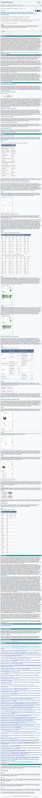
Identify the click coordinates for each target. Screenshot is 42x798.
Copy (2, 28)
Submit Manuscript (13, 5)
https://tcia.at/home (23, 102)
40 (5, 588)
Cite (24, 8)
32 (7, 570)
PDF (36, 8)
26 (15, 217)
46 (28, 600)
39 (36, 585)
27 (14, 482)
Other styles (7, 28)
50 (33, 603)
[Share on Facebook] (35, 11)
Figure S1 (30, 339)
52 (23, 606)
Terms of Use (37, 796)
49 (32, 603)
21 (36, 111)
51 (10, 605)
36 (36, 576)
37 (6, 582)
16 (34, 99)
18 (18, 101)
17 (37, 100)
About (5, 5)
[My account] (41, 5)
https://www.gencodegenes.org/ (25, 88)
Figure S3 (12, 394)
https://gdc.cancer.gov (6, 78)
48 (3, 602)
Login (18, 5)
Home (2, 5)
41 (15, 591)
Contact (21, 5)
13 (35, 75)
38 (3, 583)
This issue (21, 8)
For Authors (8, 5)
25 (7, 216)
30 (37, 567)
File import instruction (9, 33)
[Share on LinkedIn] (40, 11)
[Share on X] (38, 11)
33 (11, 571)
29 (39, 566)
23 (23, 118)
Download (3, 33)
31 (32, 568)
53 (20, 607)
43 (16, 591)
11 (7, 65)
